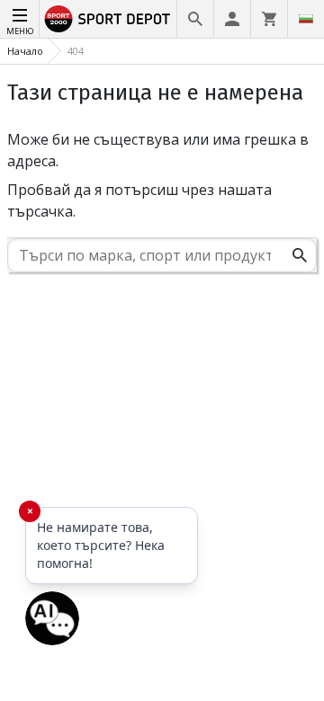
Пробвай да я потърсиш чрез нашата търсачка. (139, 200)
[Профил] (232, 19)
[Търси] (300, 255)
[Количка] (269, 19)
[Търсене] (195, 19)
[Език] (306, 19)
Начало (25, 51)
